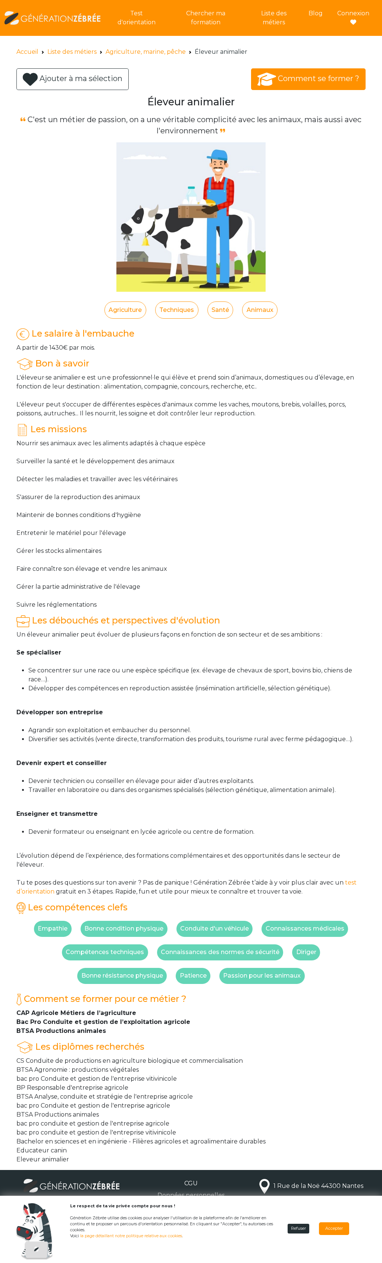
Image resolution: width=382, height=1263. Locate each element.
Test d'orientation (137, 18)
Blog (316, 13)
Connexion (353, 13)
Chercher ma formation (205, 18)
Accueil (27, 51)
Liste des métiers (273, 18)
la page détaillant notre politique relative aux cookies (131, 1235)
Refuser (298, 1228)
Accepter (334, 1228)
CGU (191, 1183)
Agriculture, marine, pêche (146, 51)
